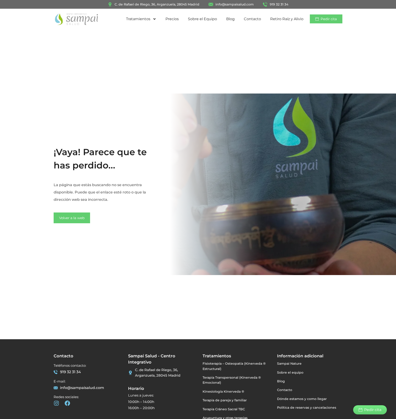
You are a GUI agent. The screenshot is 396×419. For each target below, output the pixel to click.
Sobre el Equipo (202, 19)
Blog (230, 19)
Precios (172, 19)
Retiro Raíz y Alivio (286, 19)
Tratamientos (138, 19)
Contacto (252, 19)
